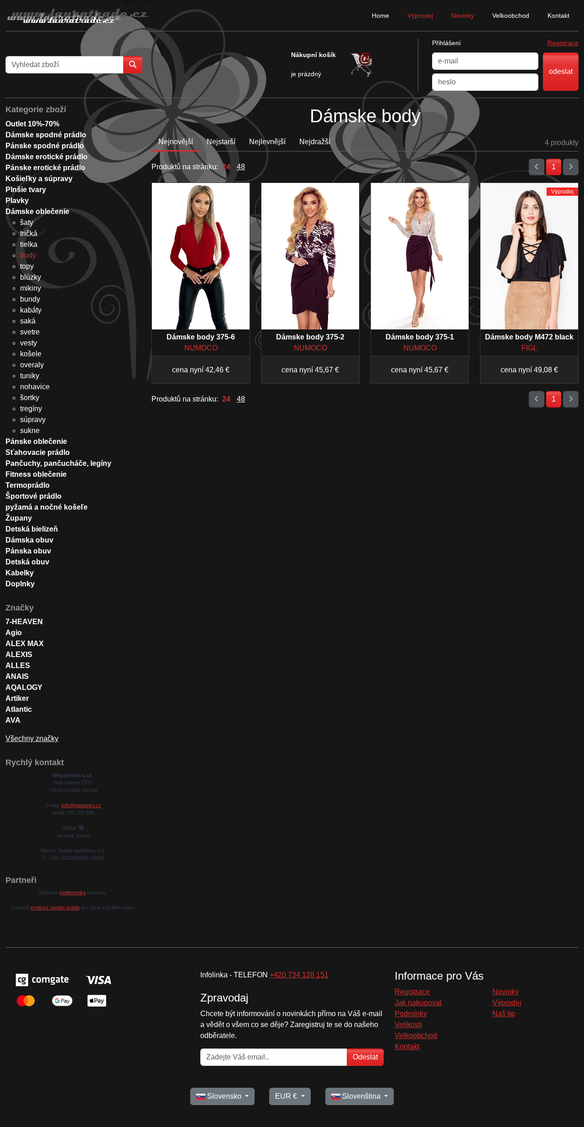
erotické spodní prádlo (55, 907)
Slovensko (224, 1096)
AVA (13, 720)
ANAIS (17, 676)
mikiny (30, 288)
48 (241, 167)
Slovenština (361, 1096)
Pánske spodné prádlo (44, 146)
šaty (26, 222)
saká (28, 321)
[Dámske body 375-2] (310, 256)
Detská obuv (27, 562)
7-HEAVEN (24, 622)
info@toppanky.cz (81, 805)
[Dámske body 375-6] (201, 256)
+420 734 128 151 (299, 975)
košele (31, 354)
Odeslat (365, 1057)
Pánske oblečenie (36, 441)
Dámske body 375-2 (310, 337)
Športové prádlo (33, 496)
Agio (13, 633)
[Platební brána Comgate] (62, 989)
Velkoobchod (510, 15)
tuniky (29, 376)
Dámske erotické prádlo (46, 157)
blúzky (30, 277)
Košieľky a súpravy (39, 179)
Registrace (563, 43)
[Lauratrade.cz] (78, 15)
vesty (28, 343)
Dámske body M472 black (529, 337)
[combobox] (64, 64)
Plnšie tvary (25, 189)
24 (226, 167)
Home (380, 15)
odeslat (561, 71)
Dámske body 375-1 (420, 337)
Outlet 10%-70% (32, 124)
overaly (32, 365)
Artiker (17, 698)
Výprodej (420, 15)
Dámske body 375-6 (201, 337)
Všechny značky (31, 738)
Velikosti (408, 1024)
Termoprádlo (27, 485)
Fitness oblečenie (36, 474)
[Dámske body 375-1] (420, 256)
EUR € (287, 1096)
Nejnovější (175, 142)
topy (27, 266)
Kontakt (558, 15)
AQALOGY (23, 687)
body (28, 255)
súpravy (33, 419)
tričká (28, 233)
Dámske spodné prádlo (45, 135)
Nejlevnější (267, 142)
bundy (30, 299)
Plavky (17, 200)
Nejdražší (314, 142)
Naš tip (503, 1013)
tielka (28, 244)
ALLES (17, 665)
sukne (30, 430)
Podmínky (411, 1013)
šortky (29, 398)
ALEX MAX (24, 643)
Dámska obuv (29, 540)
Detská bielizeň (31, 529)
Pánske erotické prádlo (45, 168)
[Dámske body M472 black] (529, 256)
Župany (18, 518)
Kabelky (19, 573)
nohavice (35, 387)
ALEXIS (18, 654)
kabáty (31, 310)
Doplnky (20, 584)
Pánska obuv (28, 551)
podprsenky (72, 892)
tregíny (31, 408)
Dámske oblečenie (37, 211)
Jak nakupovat (418, 1003)
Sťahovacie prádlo (37, 452)
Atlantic (18, 709)
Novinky (462, 15)
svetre (30, 332)
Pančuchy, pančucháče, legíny (58, 463)
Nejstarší (221, 142)
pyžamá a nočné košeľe (46, 507)
